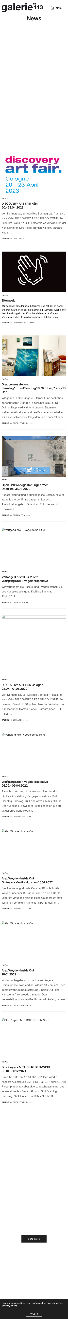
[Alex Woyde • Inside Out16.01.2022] (34, 941)
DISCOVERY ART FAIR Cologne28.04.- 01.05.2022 (22, 686)
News (5, 198)
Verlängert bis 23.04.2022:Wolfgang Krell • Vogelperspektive (25, 579)
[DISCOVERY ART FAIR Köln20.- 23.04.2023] (34, 175)
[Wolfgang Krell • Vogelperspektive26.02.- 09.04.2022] (34, 753)
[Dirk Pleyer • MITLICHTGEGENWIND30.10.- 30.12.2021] (34, 1038)
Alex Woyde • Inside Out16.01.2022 (18, 972)
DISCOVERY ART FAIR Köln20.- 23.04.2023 (20, 205)
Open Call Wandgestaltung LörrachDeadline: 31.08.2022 (25, 487)
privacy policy (9, 1305)
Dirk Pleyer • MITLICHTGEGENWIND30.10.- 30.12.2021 (26, 1069)
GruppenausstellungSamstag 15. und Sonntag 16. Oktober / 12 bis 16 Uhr (34, 388)
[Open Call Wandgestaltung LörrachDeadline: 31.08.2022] (34, 456)
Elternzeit (8, 300)
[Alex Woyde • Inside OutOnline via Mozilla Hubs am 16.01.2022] (34, 849)
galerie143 (7, 238)
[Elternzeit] (34, 272)
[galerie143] (22, 7)
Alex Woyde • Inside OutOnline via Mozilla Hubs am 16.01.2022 (27, 880)
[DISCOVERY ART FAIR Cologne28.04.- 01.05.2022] (34, 646)
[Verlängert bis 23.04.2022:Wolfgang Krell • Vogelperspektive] (34, 548)
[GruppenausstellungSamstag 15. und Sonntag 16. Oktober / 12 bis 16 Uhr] (34, 355)
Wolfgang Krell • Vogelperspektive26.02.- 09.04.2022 (25, 783)
